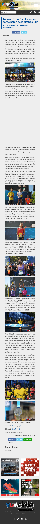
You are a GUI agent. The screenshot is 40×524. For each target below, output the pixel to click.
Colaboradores (26, 514)
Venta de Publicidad (21, 512)
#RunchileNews (8, 27)
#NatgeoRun (23, 25)
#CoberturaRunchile (10, 25)
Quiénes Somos (9, 512)
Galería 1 (14, 426)
